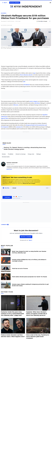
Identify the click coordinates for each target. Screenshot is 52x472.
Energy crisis (31, 154)
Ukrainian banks (6, 156)
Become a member (26, 236)
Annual (14, 188)
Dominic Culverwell (7, 25)
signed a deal (4, 118)
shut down (37, 103)
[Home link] (26, 7)
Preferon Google (42, 21)
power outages (33, 101)
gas (34, 73)
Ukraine (4, 154)
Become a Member (14, 2)
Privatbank (26, 84)
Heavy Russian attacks (26, 75)
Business (3, 13)
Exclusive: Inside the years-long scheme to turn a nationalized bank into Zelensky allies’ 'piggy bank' (12, 313)
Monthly (7, 188)
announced (19, 127)
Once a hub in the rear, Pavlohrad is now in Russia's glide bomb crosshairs (37, 336)
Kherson (16, 105)
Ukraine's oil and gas (20, 154)
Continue (7, 197)
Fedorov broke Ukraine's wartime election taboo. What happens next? (13, 335)
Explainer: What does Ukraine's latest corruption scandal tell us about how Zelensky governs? (36, 313)
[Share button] (49, 21)
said (24, 81)
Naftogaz (38, 154)
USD (47, 188)
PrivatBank (10, 154)
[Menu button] (50, 2)
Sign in (30, 240)
